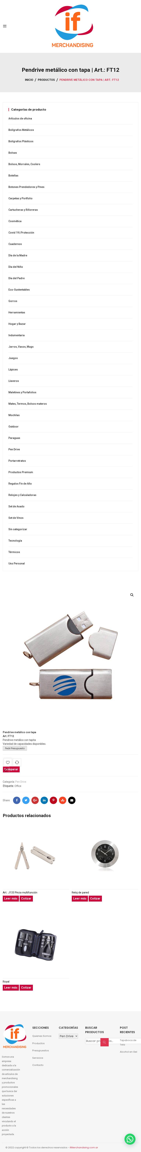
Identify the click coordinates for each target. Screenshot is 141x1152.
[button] (132, 595)
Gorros (12, 301)
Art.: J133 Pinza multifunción (20, 892)
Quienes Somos (41, 1036)
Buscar (106, 1044)
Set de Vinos (16, 517)
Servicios (37, 1058)
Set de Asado (16, 506)
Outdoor (13, 426)
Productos (38, 1043)
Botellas (13, 175)
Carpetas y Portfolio (20, 198)
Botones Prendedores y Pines (26, 186)
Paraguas (14, 438)
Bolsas (12, 152)
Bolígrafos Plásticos (20, 141)
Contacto (38, 1065)
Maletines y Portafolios (22, 392)
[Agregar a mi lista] (8, 763)
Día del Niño (15, 266)
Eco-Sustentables (19, 289)
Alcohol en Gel (128, 1052)
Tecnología (15, 540)
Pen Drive (20, 781)
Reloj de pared (80, 892)
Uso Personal (16, 563)
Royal (6, 981)
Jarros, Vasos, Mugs (21, 346)
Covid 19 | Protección (21, 232)
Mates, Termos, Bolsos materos (27, 403)
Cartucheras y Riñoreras (23, 209)
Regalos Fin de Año (20, 483)
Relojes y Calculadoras (22, 495)
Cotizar (26, 898)
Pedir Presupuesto (15, 748)
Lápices (13, 369)
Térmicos (14, 552)
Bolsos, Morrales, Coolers (24, 164)
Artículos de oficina (20, 118)
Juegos (13, 358)
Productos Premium (20, 472)
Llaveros (13, 380)
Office (18, 786)
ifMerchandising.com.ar (84, 1147)
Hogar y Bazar (17, 323)
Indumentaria (16, 335)
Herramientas (16, 312)
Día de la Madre (17, 255)
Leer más (10, 898)
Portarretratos (17, 460)
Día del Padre (16, 278)
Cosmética (14, 221)
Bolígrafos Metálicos (21, 129)
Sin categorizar (17, 529)
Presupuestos (40, 1050)
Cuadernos (15, 244)
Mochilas (14, 415)
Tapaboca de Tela (128, 1042)
